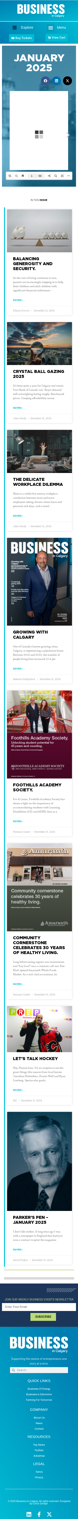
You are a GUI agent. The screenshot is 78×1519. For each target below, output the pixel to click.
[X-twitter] (49, 1514)
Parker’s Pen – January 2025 (30, 1220)
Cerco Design (40, 1503)
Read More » (18, 300)
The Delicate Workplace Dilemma (38, 482)
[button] (51, 28)
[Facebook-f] (39, 1514)
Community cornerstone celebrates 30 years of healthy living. (39, 945)
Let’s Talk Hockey (35, 1058)
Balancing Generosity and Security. (33, 263)
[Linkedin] (29, 1514)
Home (11, 27)
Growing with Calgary (30, 634)
